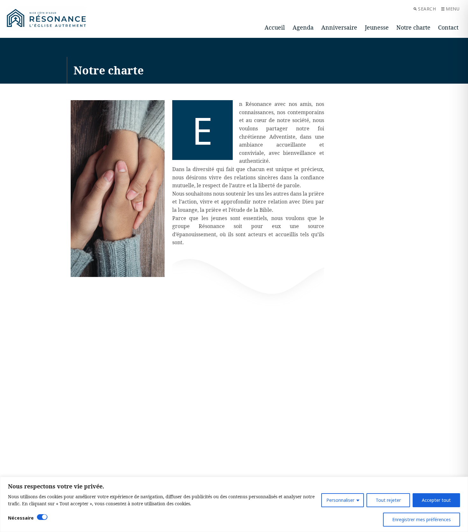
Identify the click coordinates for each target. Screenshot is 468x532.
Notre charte (413, 27)
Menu (452, 9)
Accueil (275, 27)
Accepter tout (436, 500)
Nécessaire (21, 518)
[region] (234, 504)
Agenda (303, 27)
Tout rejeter (388, 500)
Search (427, 9)
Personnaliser (340, 500)
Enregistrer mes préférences (421, 519)
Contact (448, 27)
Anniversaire (339, 27)
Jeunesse (377, 27)
